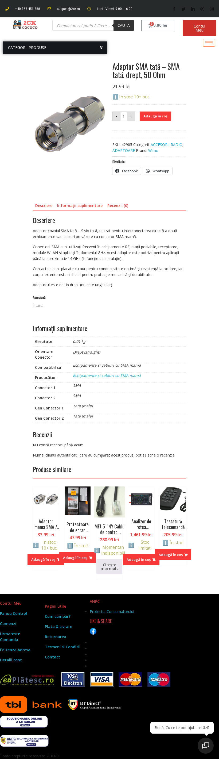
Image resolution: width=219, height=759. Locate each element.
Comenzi (8, 623)
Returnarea (55, 636)
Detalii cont (11, 659)
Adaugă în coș (155, 116)
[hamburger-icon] (209, 43)
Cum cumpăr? (58, 616)
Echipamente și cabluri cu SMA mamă (107, 375)
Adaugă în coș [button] (43, 559)
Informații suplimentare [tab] (80, 205)
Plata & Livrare (58, 626)
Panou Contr (12, 613)
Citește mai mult (109, 566)
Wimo (153, 150)
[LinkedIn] (193, 9)
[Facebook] (174, 9)
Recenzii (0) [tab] (117, 205)
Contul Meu (199, 28)
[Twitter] (184, 9)
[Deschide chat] (206, 746)
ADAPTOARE (123, 150)
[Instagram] (212, 9)
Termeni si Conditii (62, 646)
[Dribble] (202, 9)
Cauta (124, 25)
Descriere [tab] (43, 205)
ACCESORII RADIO (166, 144)
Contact (52, 657)
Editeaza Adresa (15, 649)
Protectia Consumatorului (112, 611)
